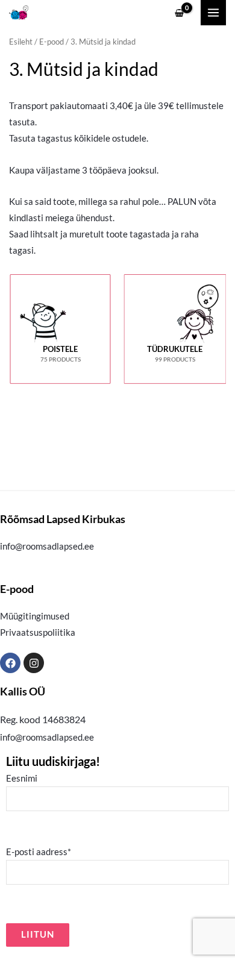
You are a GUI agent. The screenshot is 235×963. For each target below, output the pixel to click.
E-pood (51, 41)
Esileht (21, 41)
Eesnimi (21, 778)
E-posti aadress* (38, 852)
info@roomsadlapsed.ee (47, 546)
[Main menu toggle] (213, 12)
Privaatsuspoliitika (37, 632)
